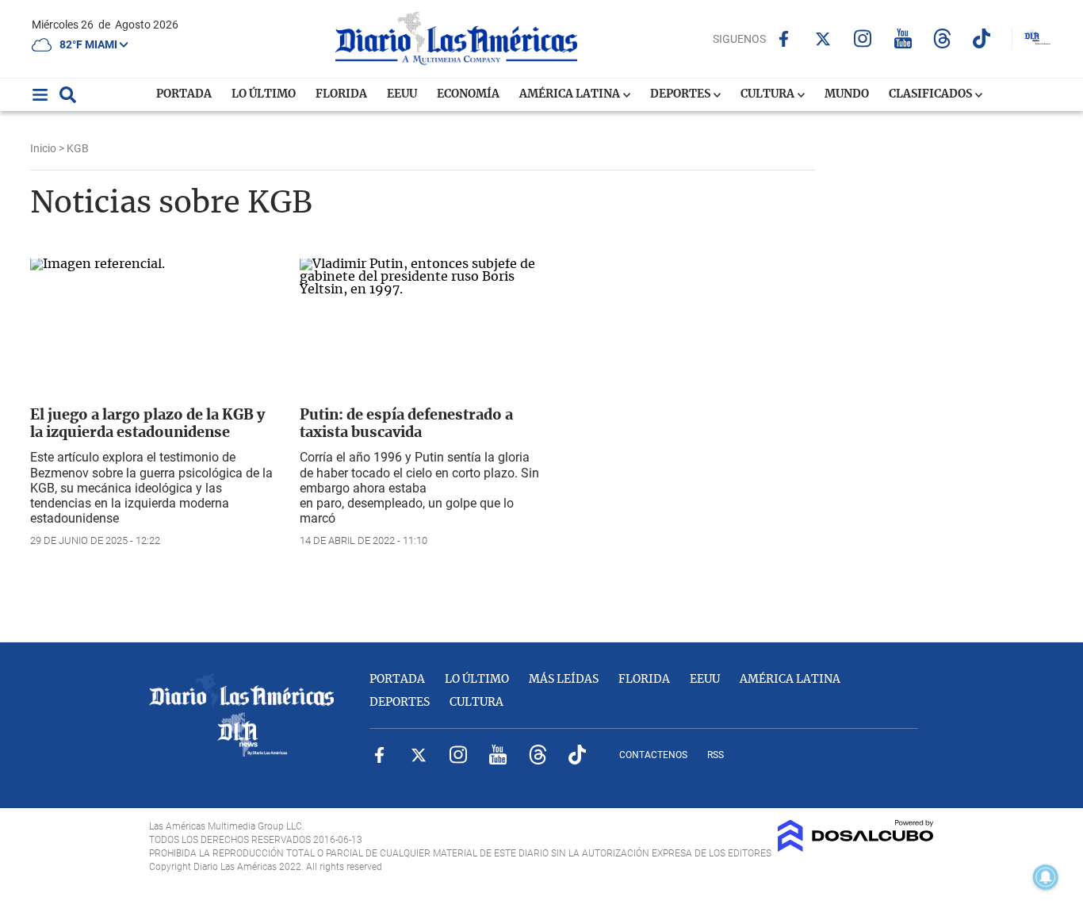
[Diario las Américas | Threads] (942, 38)
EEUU (402, 94)
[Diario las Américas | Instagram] (863, 38)
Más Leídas (564, 679)
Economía (468, 94)
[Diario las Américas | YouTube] (903, 38)
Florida (341, 94)
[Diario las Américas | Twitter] (823, 39)
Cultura (768, 94)
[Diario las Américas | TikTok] (982, 38)
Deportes (681, 94)
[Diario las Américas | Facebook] (784, 39)
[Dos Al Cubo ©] (856, 847)
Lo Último (264, 94)
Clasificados (931, 94)
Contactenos (653, 755)
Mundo (847, 94)
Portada (184, 94)
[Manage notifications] (1045, 877)
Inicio (43, 148)
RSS (715, 755)
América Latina (570, 94)
